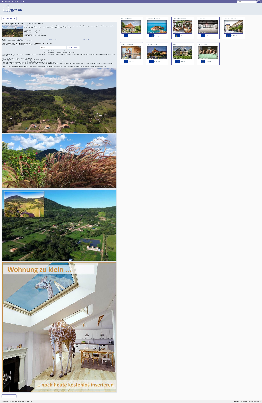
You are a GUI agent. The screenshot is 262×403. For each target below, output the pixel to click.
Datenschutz (251, 401)
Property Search (19, 401)
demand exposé (73, 47)
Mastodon (245, 401)
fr (26, 1)
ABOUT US (257, 401)
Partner (10, 1)
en (23, 1)
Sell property (28, 401)
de (21, 1)
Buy (3, 1)
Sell (6, 1)
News (16, 1)
